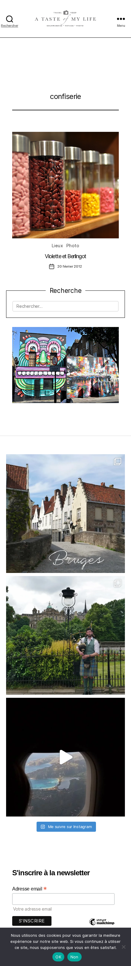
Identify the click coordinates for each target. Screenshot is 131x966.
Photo (73, 245)
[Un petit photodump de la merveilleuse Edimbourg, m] (65, 635)
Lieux (57, 245)
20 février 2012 (69, 266)
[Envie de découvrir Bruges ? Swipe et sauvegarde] (65, 513)
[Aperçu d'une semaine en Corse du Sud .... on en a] (65, 757)
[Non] (123, 947)
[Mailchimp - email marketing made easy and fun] (102, 926)
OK (58, 956)
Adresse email (29, 888)
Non (74, 956)
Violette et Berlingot (65, 256)
